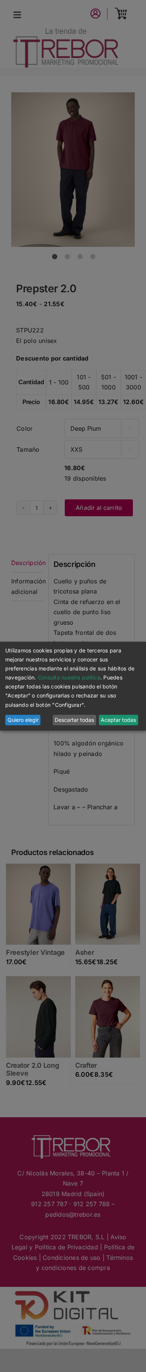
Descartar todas (74, 720)
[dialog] (73, 686)
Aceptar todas (118, 720)
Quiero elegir (23, 720)
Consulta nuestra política (69, 678)
